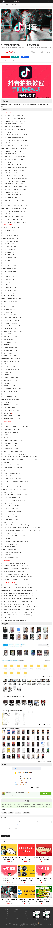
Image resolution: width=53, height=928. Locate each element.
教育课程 (26, 913)
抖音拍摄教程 (26, 812)
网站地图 (31, 923)
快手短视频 (18, 812)
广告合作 (16, 913)
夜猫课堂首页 (26, 923)
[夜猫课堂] (10, 1)
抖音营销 (11, 812)
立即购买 (5, 56)
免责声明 (6, 913)
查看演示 (15, 56)
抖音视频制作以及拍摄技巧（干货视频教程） (15, 792)
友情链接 (16, 918)
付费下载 (45, 793)
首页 (7, 4)
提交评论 (5, 836)
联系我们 (6, 918)
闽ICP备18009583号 (43, 923)
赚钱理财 (26, 918)
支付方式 (16, 915)
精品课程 (26, 911)
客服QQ (25, 56)
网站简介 (6, 911)
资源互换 (16, 911)
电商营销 (12, 4)
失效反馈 (6, 915)
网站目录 (35, 923)
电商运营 (4, 812)
